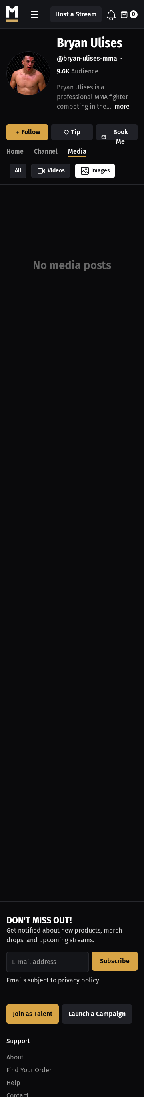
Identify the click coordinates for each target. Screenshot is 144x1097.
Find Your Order (29, 1070)
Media (77, 151)
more (122, 106)
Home (15, 151)
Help (13, 1083)
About (15, 1057)
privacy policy (78, 980)
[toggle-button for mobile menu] (34, 14)
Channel (46, 151)
